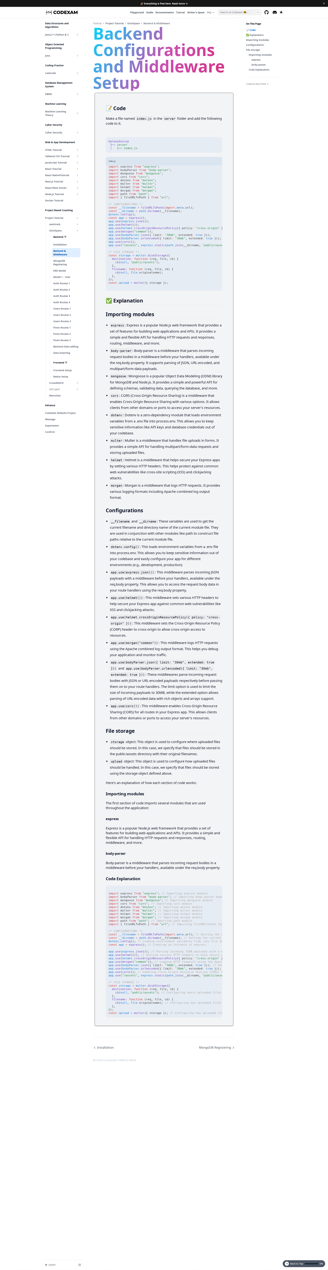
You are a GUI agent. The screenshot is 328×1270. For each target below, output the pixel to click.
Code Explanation (259, 69)
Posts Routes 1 (62, 327)
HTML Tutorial (53, 150)
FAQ (209, 12)
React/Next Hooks (56, 187)
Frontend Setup (62, 370)
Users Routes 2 (62, 315)
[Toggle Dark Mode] (281, 12)
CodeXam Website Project (60, 413)
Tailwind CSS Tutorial (57, 156)
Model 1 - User (61, 277)
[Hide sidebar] (79, 1264)
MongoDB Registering (60, 262)
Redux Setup (60, 376)
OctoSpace (55, 230)
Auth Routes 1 (61, 283)
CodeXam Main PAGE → (257, 84)
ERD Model (59, 270)
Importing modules (257, 40)
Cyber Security (53, 132)
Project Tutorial (54, 217)
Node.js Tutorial (54, 194)
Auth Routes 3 (61, 296)
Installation (60, 244)
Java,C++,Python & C (57, 34)
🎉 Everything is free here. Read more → (164, 3)
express (256, 59)
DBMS (48, 94)
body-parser (258, 64)
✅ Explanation (255, 35)
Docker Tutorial (54, 200)
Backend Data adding (65, 346)
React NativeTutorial (57, 175)
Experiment (52, 425)
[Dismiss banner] (324, 3)
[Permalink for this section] (128, 108)
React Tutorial (53, 168)
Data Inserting (61, 352)
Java (47, 55)
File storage (253, 49)
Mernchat (54, 395)
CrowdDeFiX (56, 383)
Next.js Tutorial (54, 181)
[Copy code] (217, 141)
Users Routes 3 (62, 321)
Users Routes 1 (62, 308)
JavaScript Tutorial (56, 162)
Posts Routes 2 (62, 333)
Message (50, 419)
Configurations (255, 44)
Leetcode (50, 73)
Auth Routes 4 (61, 302)
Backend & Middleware (60, 252)
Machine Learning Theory (55, 113)
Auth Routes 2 (61, 289)
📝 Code (251, 30)
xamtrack (54, 224)
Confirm (50, 432)
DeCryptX (54, 389)
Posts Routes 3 (62, 340)
